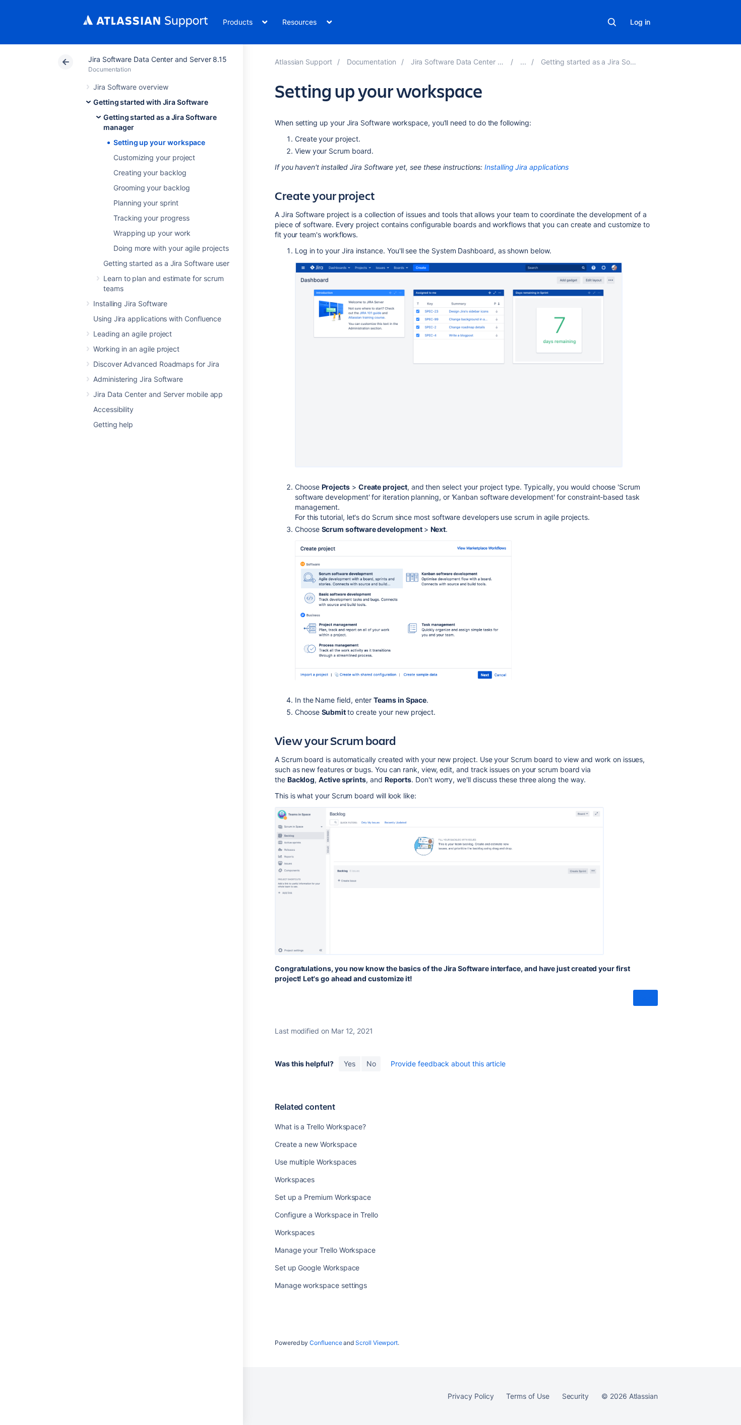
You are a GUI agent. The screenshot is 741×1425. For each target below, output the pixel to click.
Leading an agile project (132, 333)
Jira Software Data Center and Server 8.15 (157, 59)
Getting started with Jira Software (150, 102)
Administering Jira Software (138, 379)
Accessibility (113, 409)
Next (645, 998)
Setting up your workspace (159, 142)
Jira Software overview (130, 87)
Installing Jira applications (526, 167)
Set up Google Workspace (317, 1267)
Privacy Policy (470, 1396)
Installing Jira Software (130, 303)
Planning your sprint (145, 202)
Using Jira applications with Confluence (157, 318)
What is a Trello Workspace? (320, 1126)
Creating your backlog (150, 172)
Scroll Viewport (376, 1342)
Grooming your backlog (151, 187)
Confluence (326, 1342)
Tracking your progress (151, 218)
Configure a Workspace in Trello (326, 1214)
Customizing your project (154, 157)
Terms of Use (527, 1396)
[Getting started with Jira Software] (523, 61)
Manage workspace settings (321, 1285)
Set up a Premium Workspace (323, 1197)
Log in (640, 22)
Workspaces (295, 1179)
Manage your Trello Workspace (325, 1250)
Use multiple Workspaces (315, 1162)
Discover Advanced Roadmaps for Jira (156, 364)
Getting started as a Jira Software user (166, 263)
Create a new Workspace (315, 1144)
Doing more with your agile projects (171, 248)
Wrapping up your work (152, 233)
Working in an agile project (136, 349)
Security (575, 1396)
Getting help (113, 424)
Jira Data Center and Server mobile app (158, 394)
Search (612, 22)
